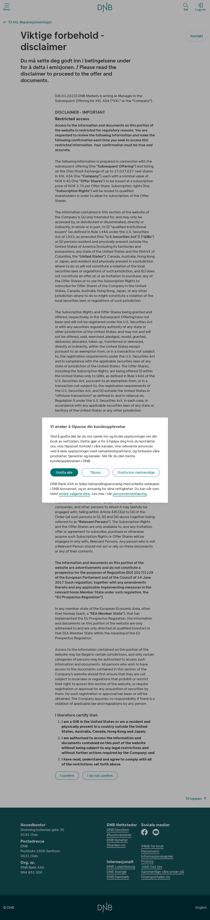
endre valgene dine (74, 493)
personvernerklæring (130, 493)
